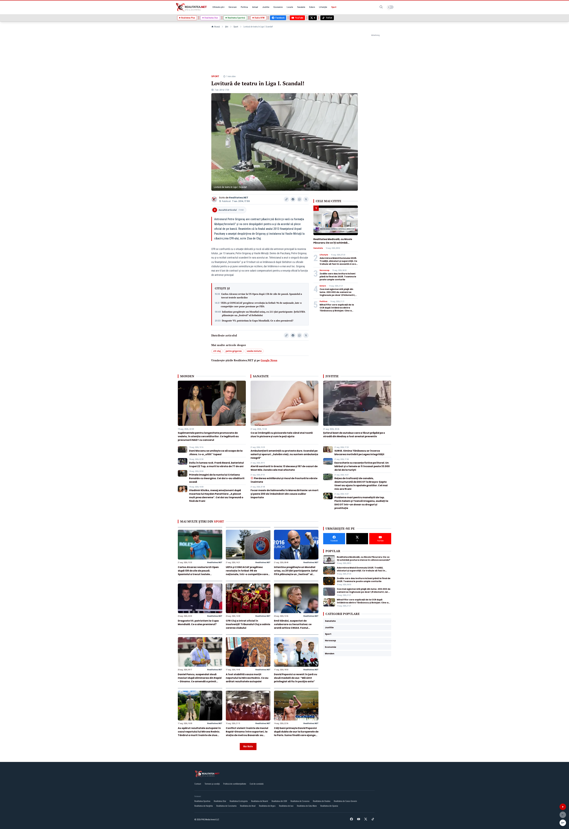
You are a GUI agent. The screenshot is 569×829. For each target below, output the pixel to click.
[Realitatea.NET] (191, 7)
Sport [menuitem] (333, 7)
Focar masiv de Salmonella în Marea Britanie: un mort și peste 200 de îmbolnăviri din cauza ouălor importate (284, 494)
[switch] (390, 7)
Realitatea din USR (279, 801)
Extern (323, 286)
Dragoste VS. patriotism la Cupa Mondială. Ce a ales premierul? (257, 320)
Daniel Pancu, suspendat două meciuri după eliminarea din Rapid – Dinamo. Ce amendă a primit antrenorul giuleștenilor (200, 680)
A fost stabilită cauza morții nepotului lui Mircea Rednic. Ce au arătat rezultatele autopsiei (247, 678)
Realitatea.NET (238, 197)
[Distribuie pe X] (306, 199)
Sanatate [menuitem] (301, 7)
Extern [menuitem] (312, 7)
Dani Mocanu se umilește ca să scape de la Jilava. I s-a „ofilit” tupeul (216, 452)
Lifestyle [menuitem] (323, 7)
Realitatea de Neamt (259, 801)
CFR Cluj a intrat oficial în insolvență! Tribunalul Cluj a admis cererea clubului (248, 624)
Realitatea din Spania (329, 806)
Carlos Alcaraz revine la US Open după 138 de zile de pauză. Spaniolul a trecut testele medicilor (261, 295)
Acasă (217, 26)
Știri (226, 26)
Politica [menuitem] (244, 7)
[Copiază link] (286, 199)
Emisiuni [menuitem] (233, 7)
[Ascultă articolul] (563, 807)
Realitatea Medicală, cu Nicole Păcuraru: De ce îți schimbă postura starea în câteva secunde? (332, 244)
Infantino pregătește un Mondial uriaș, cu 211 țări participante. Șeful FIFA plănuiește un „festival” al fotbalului (263, 313)
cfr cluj (217, 351)
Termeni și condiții (212, 784)
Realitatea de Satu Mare (307, 806)
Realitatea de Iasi (286, 806)
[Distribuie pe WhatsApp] (299, 199)
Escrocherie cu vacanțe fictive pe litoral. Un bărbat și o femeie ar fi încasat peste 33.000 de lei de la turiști (362, 466)
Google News (269, 360)
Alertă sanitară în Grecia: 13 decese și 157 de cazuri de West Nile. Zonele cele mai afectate (284, 468)
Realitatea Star (220, 801)
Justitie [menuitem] (265, 7)
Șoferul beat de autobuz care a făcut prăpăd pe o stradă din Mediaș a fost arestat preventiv (354, 434)
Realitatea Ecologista (239, 801)
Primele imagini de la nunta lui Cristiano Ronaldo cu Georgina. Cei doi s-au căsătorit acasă (216, 478)
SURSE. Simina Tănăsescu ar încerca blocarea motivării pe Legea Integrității (359, 452)
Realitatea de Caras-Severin (345, 801)
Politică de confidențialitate (234, 784)
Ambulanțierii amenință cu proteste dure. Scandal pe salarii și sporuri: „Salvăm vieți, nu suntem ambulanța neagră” (284, 454)
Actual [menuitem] (255, 7)
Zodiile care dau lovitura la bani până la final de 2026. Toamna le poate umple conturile (338, 276)
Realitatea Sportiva (202, 801)
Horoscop (324, 270)
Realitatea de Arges (267, 806)
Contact (197, 784)
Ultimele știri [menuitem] (218, 7)
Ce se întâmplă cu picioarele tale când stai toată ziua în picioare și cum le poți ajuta (282, 434)
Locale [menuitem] (290, 7)
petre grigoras (234, 351)
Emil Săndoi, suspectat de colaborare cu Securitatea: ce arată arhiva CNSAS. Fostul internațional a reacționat (292, 626)
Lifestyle (324, 255)
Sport (236, 26)
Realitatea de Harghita (203, 806)
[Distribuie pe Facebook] (293, 199)
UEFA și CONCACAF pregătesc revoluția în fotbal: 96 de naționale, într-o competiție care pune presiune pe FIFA (261, 304)
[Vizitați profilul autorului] (214, 199)
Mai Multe (248, 746)
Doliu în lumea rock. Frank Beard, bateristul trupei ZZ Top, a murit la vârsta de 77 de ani (216, 464)
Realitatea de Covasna (300, 801)
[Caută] (381, 7)
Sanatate (318, 248)
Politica (323, 301)
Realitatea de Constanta (226, 806)
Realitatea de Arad (247, 806)
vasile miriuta (254, 351)
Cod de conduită (256, 784)
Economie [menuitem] (278, 7)
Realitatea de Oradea (321, 801)
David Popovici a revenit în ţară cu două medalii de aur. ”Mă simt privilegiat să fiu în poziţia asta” (295, 678)
